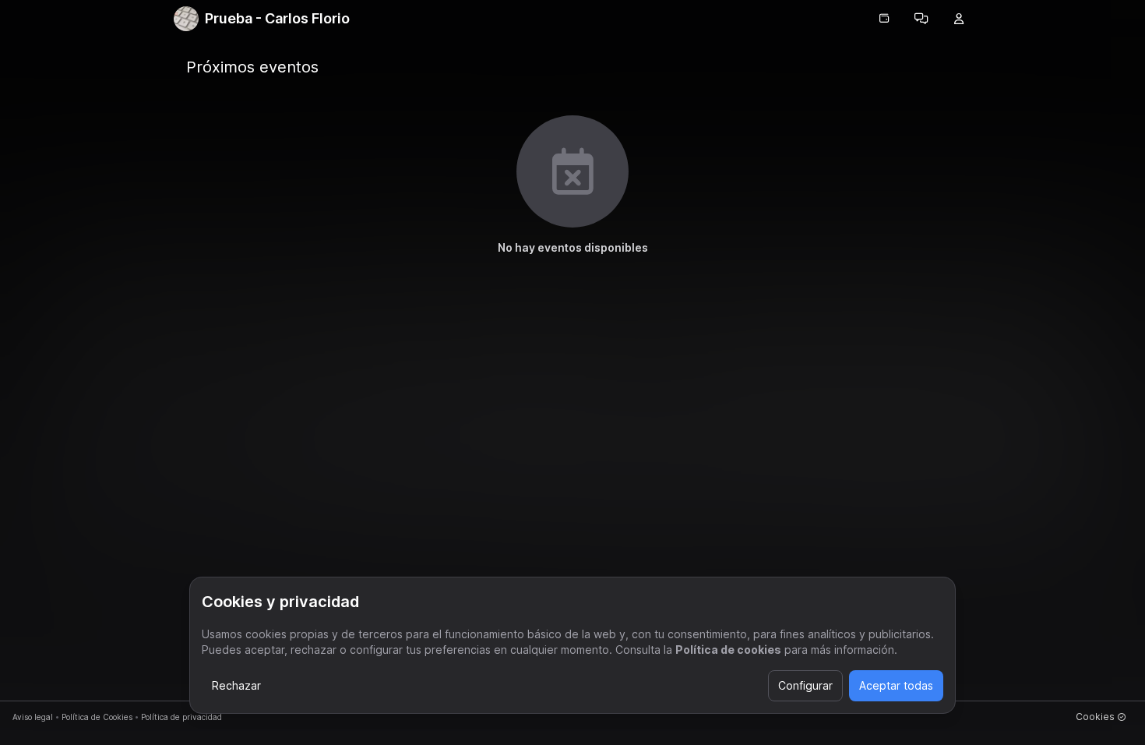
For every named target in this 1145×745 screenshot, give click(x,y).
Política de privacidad (181, 717)
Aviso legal (32, 717)
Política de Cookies (97, 717)
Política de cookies (728, 649)
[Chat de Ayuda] (921, 18)
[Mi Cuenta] (958, 18)
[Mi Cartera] (884, 18)
